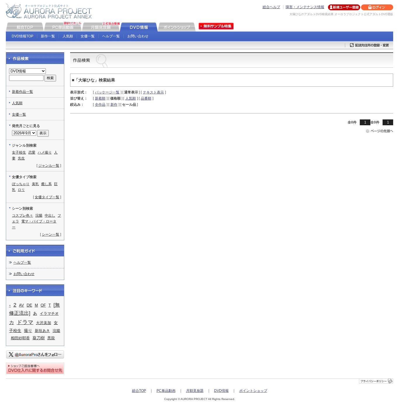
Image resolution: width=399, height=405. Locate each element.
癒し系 (46, 184)
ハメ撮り (45, 152)
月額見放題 (195, 391)
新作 (113, 104)
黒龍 (51, 338)
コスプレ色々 (22, 215)
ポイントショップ (253, 391)
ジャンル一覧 (48, 166)
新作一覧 (48, 36)
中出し (50, 215)
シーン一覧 (50, 234)
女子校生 (19, 152)
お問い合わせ (137, 36)
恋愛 (31, 152)
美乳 (35, 184)
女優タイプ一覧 (47, 197)
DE (29, 305)
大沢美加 (43, 323)
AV (21, 305)
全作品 (100, 104)
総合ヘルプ (271, 7)
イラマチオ (49, 313)
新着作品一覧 (22, 92)
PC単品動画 (166, 391)
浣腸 (38, 215)
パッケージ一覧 (107, 92)
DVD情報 (221, 391)
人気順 (68, 36)
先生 (21, 158)
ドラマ (25, 322)
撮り (28, 330)
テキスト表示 (153, 92)
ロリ (21, 190)
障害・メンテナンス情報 (305, 7)
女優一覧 (88, 36)
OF (43, 305)
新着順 (100, 98)
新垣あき (42, 330)
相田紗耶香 (20, 338)
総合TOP (139, 391)
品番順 (146, 98)
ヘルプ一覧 (111, 36)
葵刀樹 (38, 338)
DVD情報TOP (22, 36)
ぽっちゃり (21, 184)
